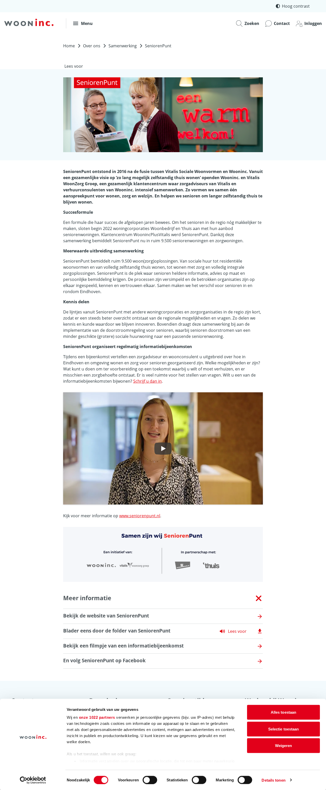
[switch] (150, 780)
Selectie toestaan (283, 729)
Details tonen (273, 780)
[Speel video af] (163, 448)
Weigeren (283, 745)
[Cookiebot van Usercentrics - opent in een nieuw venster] (33, 780)
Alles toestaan (283, 712)
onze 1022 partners (97, 717)
